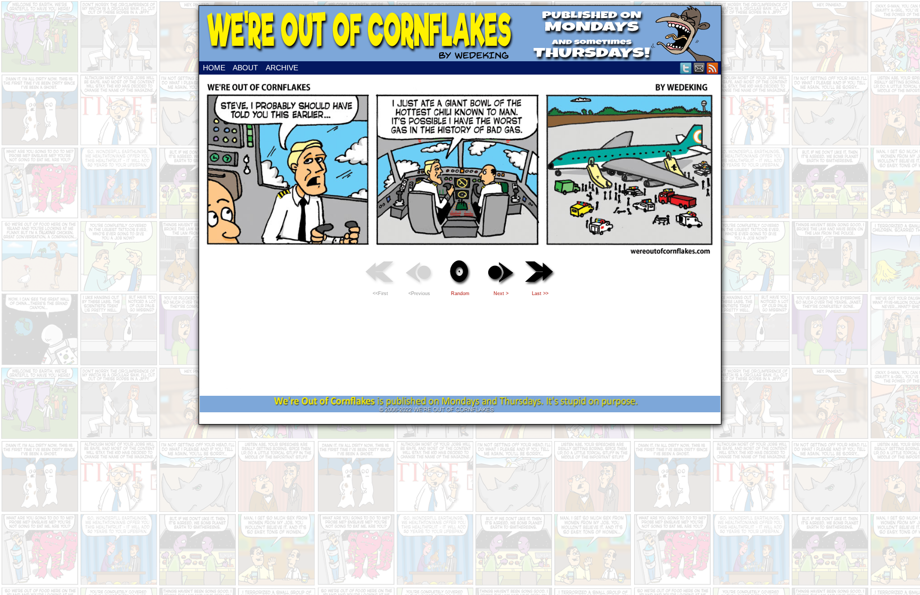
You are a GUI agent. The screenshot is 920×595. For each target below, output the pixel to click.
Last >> (540, 293)
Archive (282, 67)
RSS (712, 68)
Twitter (686, 68)
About (245, 67)
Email (699, 68)
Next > (501, 293)
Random (460, 293)
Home (214, 67)
